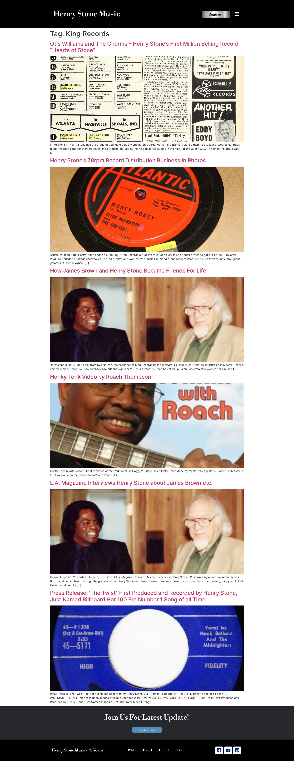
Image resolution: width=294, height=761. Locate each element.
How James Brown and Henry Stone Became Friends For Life (128, 270)
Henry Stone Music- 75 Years (77, 750)
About (147, 750)
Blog (179, 750)
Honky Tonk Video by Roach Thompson (100, 376)
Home (131, 750)
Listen (164, 750)
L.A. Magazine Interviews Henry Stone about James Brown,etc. (131, 482)
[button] (238, 14)
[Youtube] (228, 750)
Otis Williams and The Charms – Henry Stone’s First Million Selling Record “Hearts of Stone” (144, 46)
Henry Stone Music (86, 14)
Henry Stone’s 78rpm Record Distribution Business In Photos (128, 160)
